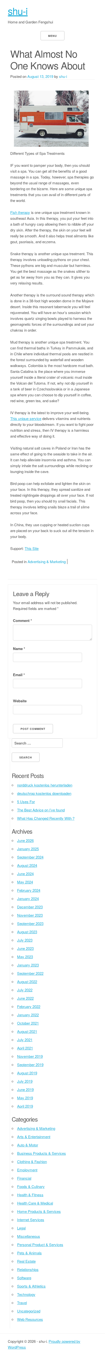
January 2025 (28, 848)
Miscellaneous (28, 1236)
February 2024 (28, 890)
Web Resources (30, 1319)
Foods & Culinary (31, 1186)
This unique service (25, 418)
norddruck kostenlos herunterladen (44, 785)
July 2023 (24, 940)
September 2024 (30, 857)
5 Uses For (26, 801)
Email (19, 674)
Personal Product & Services (40, 1244)
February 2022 (28, 1006)
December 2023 (30, 906)
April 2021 (25, 1047)
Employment (27, 1169)
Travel (22, 1302)
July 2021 (24, 1039)
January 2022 (28, 1014)
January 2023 (28, 964)
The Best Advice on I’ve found (41, 809)
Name (19, 648)
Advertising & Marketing (47, 561)
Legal (21, 1227)
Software (24, 1277)
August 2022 (27, 981)
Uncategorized (28, 1310)
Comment (22, 620)
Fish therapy (20, 212)
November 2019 (30, 1056)
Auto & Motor (27, 1144)
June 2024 (25, 873)
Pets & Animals (29, 1252)
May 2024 (25, 881)
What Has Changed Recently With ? (45, 818)
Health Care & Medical (35, 1203)
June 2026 (25, 840)
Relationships (28, 1269)
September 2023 (30, 923)
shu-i (18, 11)
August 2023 (27, 931)
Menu (52, 36)
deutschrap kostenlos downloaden (44, 793)
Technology (26, 1294)
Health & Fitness (30, 1194)
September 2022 (30, 973)
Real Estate (26, 1261)
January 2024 (28, 898)
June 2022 (25, 998)
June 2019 (25, 1089)
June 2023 (25, 948)
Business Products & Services (41, 1153)
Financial (24, 1178)
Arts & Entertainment (33, 1136)
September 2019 (30, 1064)
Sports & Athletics (31, 1286)
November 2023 (30, 915)
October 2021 (28, 1023)
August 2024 (27, 865)
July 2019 (24, 1081)
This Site (32, 548)
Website (20, 701)
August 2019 (27, 1072)
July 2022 (24, 989)
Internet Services (30, 1219)
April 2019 (25, 1106)
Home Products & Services (39, 1211)
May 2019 (25, 1097)
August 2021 (27, 1031)
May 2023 (25, 956)
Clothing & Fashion (32, 1161)
